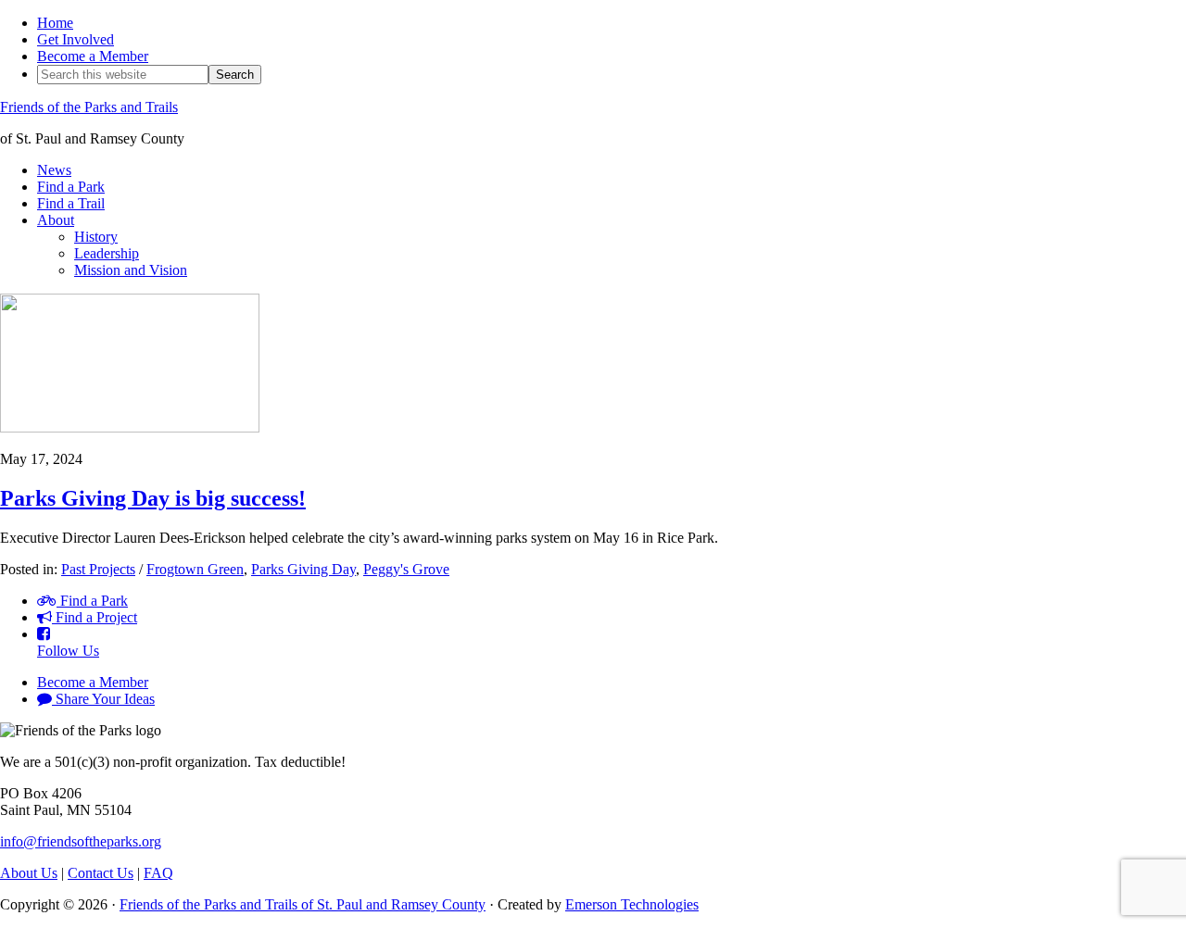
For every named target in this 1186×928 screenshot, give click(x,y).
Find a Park (92, 600)
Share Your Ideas (103, 699)
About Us (28, 873)
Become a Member (92, 682)
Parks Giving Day (303, 569)
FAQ (158, 873)
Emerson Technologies (632, 904)
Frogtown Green (195, 569)
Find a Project (94, 617)
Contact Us (100, 873)
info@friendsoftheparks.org (80, 841)
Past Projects (98, 569)
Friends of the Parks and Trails (89, 107)
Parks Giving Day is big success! (153, 498)
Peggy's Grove (406, 569)
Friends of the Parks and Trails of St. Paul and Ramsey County (303, 904)
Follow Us (68, 650)
